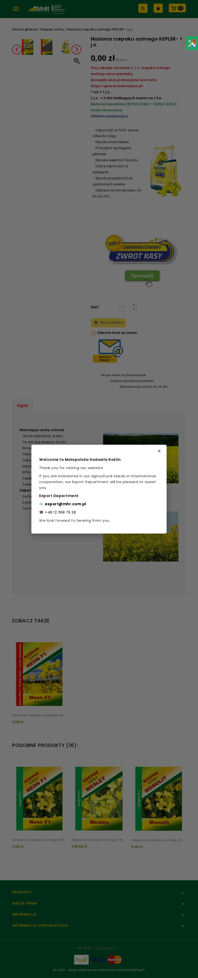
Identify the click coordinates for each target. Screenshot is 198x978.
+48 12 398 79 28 (60, 512)
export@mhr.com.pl (65, 504)
